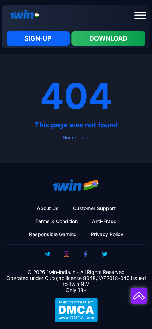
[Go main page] (23, 15)
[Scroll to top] (139, 296)
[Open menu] (140, 15)
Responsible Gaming (53, 234)
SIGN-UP (38, 38)
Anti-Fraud (104, 221)
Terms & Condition (56, 221)
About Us (48, 208)
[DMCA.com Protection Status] (76, 310)
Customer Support (94, 208)
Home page (76, 137)
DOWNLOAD (108, 38)
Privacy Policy (107, 234)
